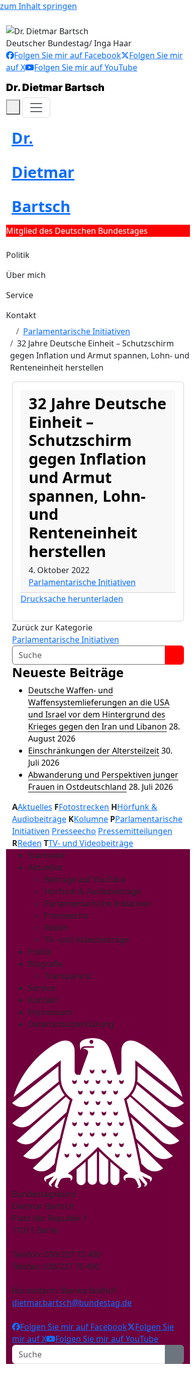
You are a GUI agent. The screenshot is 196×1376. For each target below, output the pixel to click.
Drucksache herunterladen (72, 598)
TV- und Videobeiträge (90, 843)
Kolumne (91, 818)
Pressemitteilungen (135, 831)
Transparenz (68, 975)
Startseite (46, 855)
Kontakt (21, 315)
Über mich (26, 275)
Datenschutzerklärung (71, 1024)
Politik (18, 254)
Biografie (45, 963)
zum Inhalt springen (38, 6)
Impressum (50, 1012)
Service (19, 295)
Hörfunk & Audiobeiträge (92, 891)
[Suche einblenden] (13, 107)
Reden (30, 843)
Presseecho (74, 831)
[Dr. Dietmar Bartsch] (9, 331)
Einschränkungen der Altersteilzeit (93, 750)
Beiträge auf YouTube (85, 879)
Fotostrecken (84, 806)
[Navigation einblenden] (36, 108)
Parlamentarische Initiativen (76, 331)
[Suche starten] (174, 655)
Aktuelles (35, 806)
